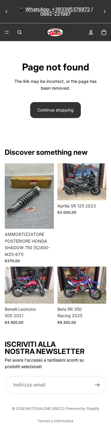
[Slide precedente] (6, 11)
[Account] (90, 32)
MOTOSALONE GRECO (44, 408)
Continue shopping (55, 109)
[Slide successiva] (104, 11)
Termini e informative (55, 421)
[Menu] (7, 32)
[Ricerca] (19, 32)
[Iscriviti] (97, 384)
